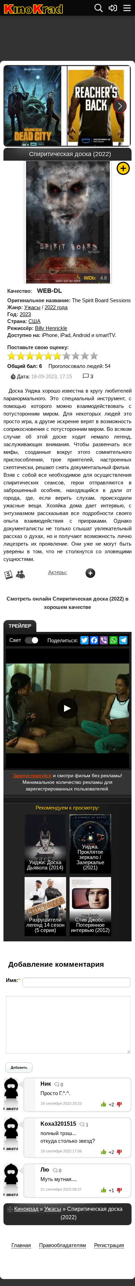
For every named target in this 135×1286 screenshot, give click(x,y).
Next (120, 105)
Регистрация (109, 1245)
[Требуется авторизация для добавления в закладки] (123, 168)
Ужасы (32, 307)
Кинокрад (26, 1209)
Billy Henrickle (51, 328)
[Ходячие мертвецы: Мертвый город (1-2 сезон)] (35, 106)
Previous (14, 105)
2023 (25, 314)
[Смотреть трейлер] (67, 708)
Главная (21, 1245)
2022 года (56, 307)
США (34, 321)
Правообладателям (62, 1245)
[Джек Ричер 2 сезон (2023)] (99, 106)
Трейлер (20, 626)
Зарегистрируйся (32, 775)
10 (94, 356)
